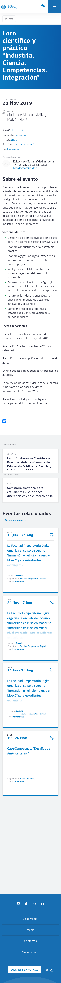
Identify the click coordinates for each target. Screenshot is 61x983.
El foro (14, 139)
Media (30, 930)
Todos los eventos (15, 520)
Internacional (13, 148)
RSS (47, 969)
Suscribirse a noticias (24, 969)
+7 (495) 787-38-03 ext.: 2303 (30, 164)
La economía (20, 135)
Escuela (19, 575)
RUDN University (27, 778)
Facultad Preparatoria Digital (33, 578)
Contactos (30, 941)
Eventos (9, 18)
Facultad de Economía (25, 144)
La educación (18, 130)
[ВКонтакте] (4, 421)
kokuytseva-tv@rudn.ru (25, 168)
